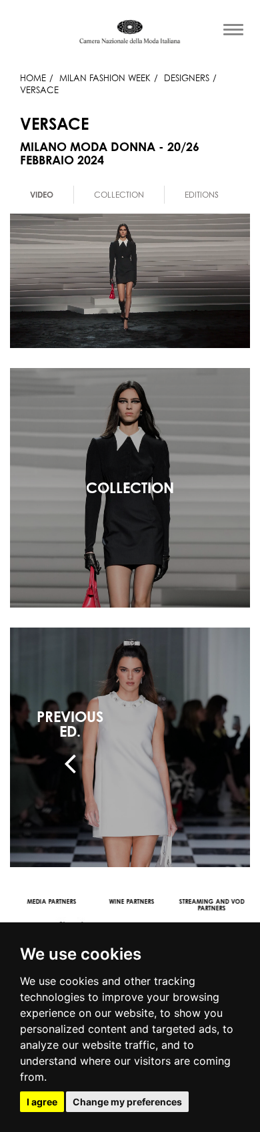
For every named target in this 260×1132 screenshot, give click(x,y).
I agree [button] (42, 1101)
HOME (33, 78)
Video (41, 195)
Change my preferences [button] (127, 1101)
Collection (119, 195)
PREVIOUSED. (70, 724)
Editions (202, 195)
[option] (42, 195)
